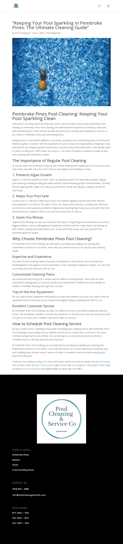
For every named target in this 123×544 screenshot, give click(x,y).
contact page (45, 365)
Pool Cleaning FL (23, 32)
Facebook (32, 368)
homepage (105, 361)
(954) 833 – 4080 (20, 488)
